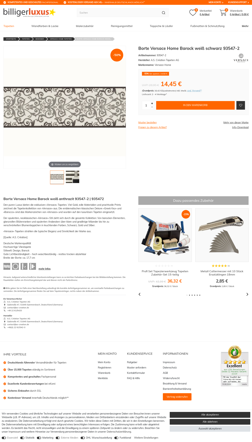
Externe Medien (69, 437)
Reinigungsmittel (122, 26)
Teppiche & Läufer (161, 26)
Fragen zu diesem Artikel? (152, 127)
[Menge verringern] (152, 107)
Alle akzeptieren (210, 414)
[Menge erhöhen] (152, 103)
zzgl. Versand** (194, 90)
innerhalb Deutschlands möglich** (38, 397)
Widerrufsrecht (171, 378)
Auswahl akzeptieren (210, 428)
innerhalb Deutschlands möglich (106, 2)
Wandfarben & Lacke (44, 26)
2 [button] (189, 295)
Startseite (11, 39)
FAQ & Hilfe (133, 378)
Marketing (47, 437)
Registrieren (104, 367)
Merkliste (103, 378)
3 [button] (192, 295)
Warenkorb (104, 372)
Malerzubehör (85, 26)
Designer (39, 39)
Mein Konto (215, 2)
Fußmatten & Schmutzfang (207, 26)
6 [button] (199, 295)
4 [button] (194, 295)
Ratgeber (132, 362)
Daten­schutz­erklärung (119, 431)
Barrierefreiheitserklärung (177, 388)
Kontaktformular (136, 372)
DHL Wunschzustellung (99, 437)
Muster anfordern (136, 367)
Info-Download (240, 127)
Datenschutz (170, 367)
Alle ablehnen (210, 421)
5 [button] (197, 295)
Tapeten (8, 26)
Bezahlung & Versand (175, 383)
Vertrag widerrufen (177, 396)
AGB (165, 372)
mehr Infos (45, 268)
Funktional (125, 437)
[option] (165, 248)
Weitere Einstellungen (146, 437)
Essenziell (12, 437)
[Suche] (164, 12)
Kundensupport (237, 2)
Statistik (30, 437)
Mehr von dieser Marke (236, 122)
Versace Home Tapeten (60, 39)
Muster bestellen (147, 122)
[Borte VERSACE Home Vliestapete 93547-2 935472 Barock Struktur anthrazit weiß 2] (72, 178)
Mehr (245, 26)
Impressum (169, 362)
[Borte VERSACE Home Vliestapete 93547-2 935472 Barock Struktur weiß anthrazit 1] (57, 178)
